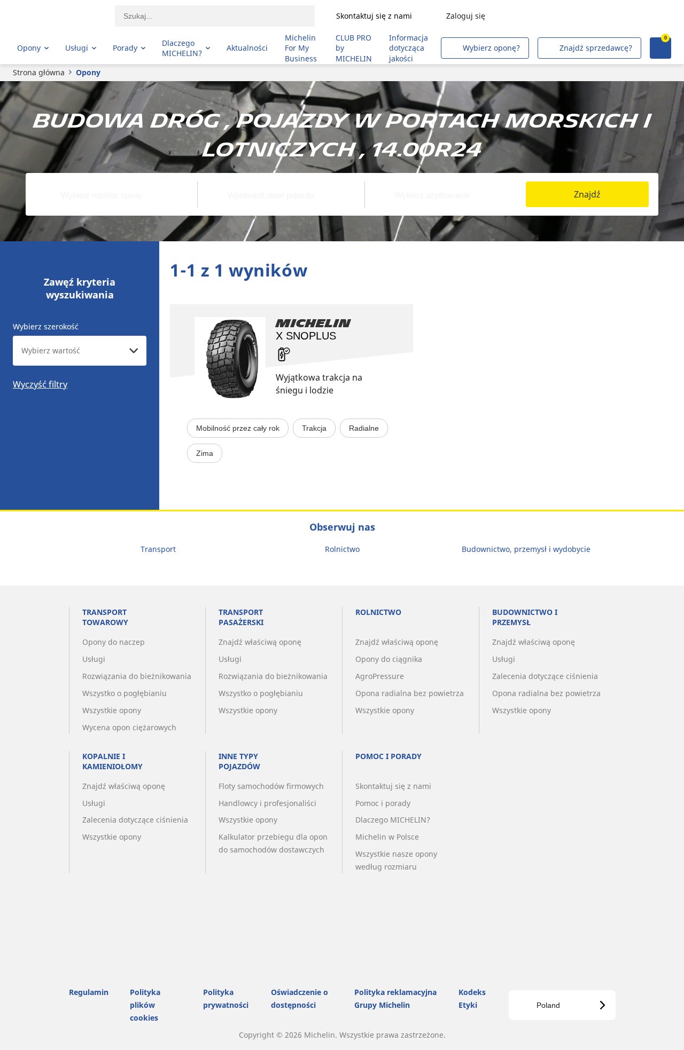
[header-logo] (59, 16)
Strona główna (39, 72)
